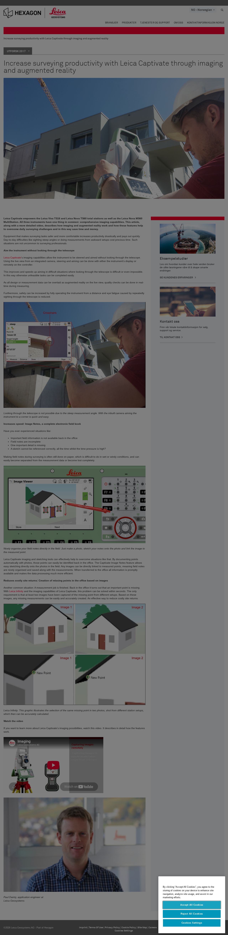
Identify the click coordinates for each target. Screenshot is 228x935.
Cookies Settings (192, 922)
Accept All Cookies (191, 905)
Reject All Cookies (192, 913)
